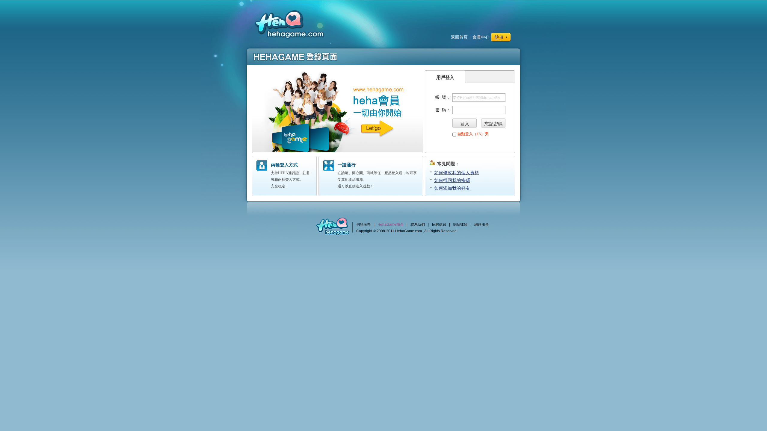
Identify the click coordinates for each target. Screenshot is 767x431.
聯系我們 (417, 224)
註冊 (501, 37)
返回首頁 (459, 37)
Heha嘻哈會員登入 (289, 23)
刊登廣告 (363, 224)
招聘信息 (439, 224)
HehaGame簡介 (391, 224)
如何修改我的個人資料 (456, 172)
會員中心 (480, 37)
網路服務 (481, 224)
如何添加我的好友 (452, 188)
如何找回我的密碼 (452, 180)
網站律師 (460, 224)
